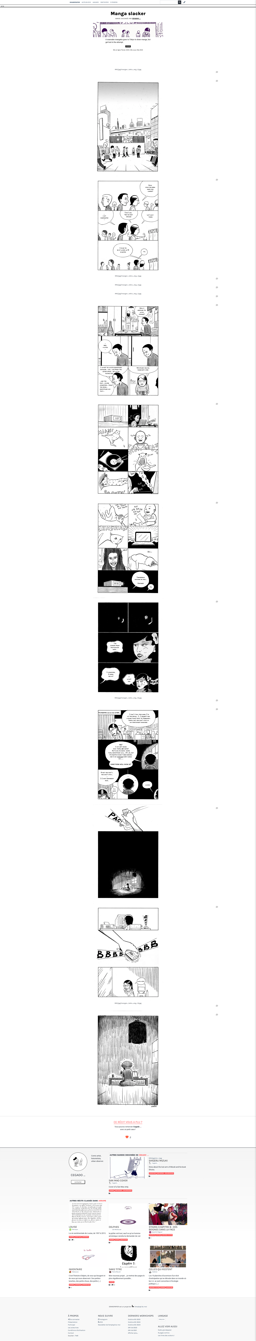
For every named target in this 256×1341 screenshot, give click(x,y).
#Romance (85, 1236)
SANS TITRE (115, 1269)
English (161, 1319)
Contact (71, 1333)
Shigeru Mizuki (158, 1160)
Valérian (154, 1272)
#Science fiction (167, 1235)
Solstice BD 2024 (134, 1322)
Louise (73, 1226)
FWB (76, 1336)
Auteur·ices (86, 2)
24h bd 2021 (132, 1330)
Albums (96, 2)
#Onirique (78, 1284)
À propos (114, 2)
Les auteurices (73, 1328)
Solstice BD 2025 (134, 1319)
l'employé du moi (140, 1307)
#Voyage (158, 1235)
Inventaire (75, 1269)
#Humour (152, 1235)
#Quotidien (123, 1239)
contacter (78, 1182)
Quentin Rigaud (157, 1232)
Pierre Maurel (116, 1272)
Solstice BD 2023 (134, 1325)
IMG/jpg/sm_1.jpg (155, 1158)
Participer (104, 2)
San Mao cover (118, 1180)
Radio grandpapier (165, 1330)
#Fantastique (86, 1284)
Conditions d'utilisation (76, 1330)
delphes (114, 1226)
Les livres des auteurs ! (166, 1335)
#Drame (128, 46)
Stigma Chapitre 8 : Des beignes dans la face (163, 1228)
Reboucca (75, 1272)
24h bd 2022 (132, 1328)
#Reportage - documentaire (123, 1190)
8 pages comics (163, 1333)
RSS (101, 1322)
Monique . (75, 1229)
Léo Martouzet (116, 1229)
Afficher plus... (133, 1333)
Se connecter (75, 1319)
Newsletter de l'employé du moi (109, 1325)
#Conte (117, 1239)
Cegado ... (136, 18)
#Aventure (152, 1173)
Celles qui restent (160, 1269)
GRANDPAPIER (75, 2)
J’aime (127, 1137)
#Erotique (78, 1236)
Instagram (103, 1319)
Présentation (72, 1322)
